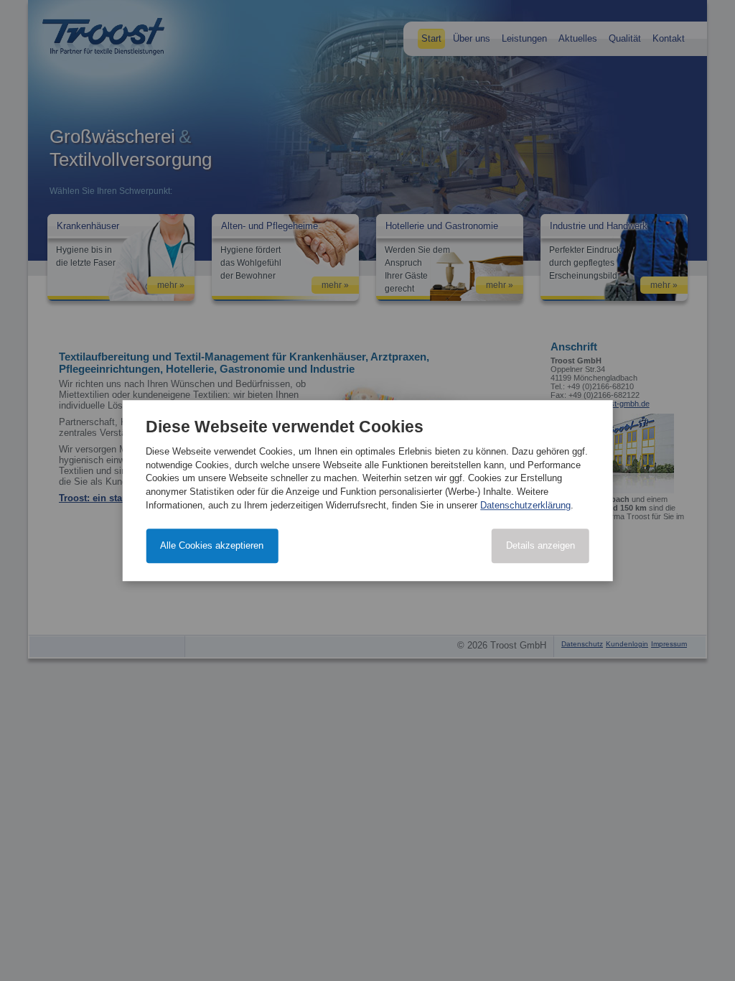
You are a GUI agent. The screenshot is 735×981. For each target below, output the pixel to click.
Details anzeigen (540, 545)
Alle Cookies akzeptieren (211, 545)
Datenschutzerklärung (525, 505)
